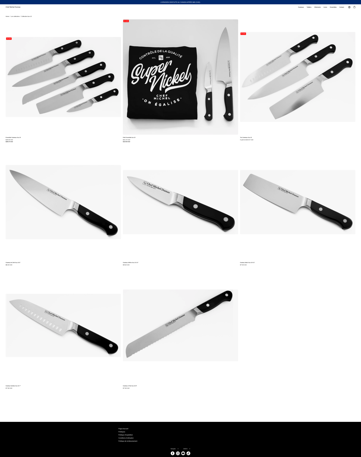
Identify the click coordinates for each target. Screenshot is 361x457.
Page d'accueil (123, 428)
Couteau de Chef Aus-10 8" (13, 262)
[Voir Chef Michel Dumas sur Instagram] (178, 453)
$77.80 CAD (243, 265)
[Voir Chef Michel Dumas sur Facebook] (172, 453)
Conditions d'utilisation (126, 438)
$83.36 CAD (9, 265)
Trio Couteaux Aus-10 (246, 137)
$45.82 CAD (126, 265)
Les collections (15, 16)
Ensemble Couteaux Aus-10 (13, 137)
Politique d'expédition (125, 435)
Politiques (121, 432)
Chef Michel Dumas (13, 7)
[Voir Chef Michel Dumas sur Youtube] (183, 453)
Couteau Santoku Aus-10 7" (13, 386)
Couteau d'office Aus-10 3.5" (130, 262)
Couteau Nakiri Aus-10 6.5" (247, 262)
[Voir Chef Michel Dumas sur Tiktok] (188, 453)
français (173, 448)
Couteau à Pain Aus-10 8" (130, 386)
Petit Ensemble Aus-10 (129, 137)
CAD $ (185, 448)
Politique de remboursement (127, 441)
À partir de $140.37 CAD (246, 139)
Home (7, 16)
